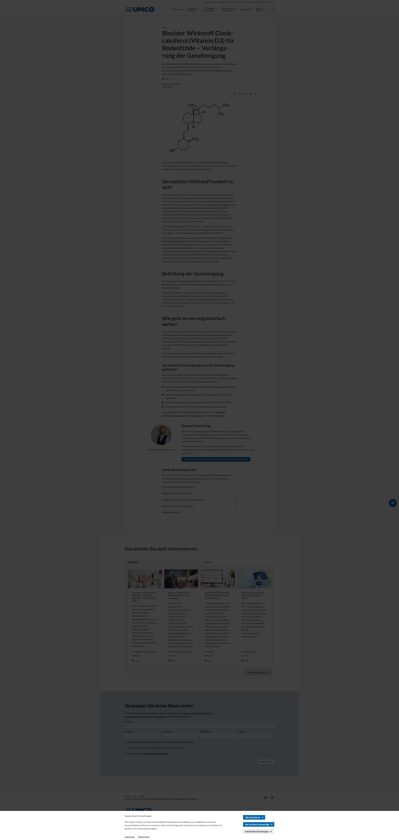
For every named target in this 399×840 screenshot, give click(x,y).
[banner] (199, 420)
